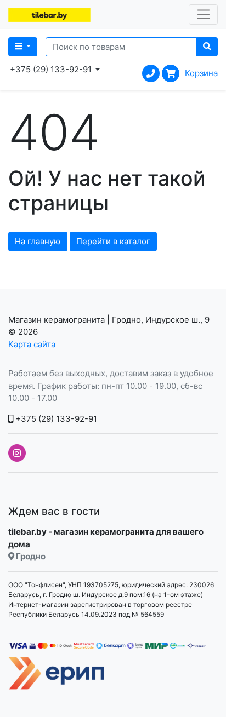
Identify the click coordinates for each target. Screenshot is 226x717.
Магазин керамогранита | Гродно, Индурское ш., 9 (109, 319)
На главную (37, 241)
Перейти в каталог (113, 241)
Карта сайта (31, 344)
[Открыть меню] (203, 14)
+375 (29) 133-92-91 (55, 419)
